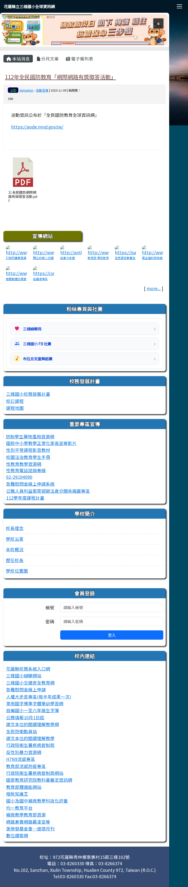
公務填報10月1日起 (25, 717)
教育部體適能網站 (23, 787)
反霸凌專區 (40, 279)
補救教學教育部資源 (26, 815)
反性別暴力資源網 (23, 752)
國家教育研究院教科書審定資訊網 (39, 780)
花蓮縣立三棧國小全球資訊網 (29, 6)
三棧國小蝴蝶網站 (23, 675)
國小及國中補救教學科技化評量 (37, 801)
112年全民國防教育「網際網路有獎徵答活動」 (60, 77)
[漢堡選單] (179, 6)
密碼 (50, 621)
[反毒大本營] (71, 250)
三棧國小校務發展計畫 (28, 394)
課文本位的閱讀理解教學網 (32, 724)
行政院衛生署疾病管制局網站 (34, 773)
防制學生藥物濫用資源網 (30, 436)
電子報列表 (81, 59)
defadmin (26, 90)
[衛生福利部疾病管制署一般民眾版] (152, 250)
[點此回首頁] (84, 29)
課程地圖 (15, 408)
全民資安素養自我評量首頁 (125, 260)
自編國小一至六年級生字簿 (32, 710)
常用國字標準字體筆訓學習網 (34, 703)
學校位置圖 (17, 571)
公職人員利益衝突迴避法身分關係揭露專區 (48, 491)
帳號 (50, 607)
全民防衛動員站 (21, 731)
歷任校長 (15, 560)
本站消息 (20, 59)
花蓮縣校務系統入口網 (28, 669)
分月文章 (49, 59)
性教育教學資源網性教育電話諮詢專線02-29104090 (26, 470)
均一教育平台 (19, 808)
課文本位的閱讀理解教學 (30, 738)
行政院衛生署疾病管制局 (30, 745)
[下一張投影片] (156, 31)
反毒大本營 (67, 258)
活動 (13, 90)
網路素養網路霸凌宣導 (28, 822)
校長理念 (15, 528)
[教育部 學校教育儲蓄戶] (98, 250)
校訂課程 (15, 401)
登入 (112, 635)
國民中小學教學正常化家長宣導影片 (41, 443)
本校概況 (15, 549)
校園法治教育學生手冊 (28, 457)
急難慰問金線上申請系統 (30, 484)
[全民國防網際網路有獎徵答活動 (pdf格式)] (23, 172)
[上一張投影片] (13, 31)
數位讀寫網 (17, 835)
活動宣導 (42, 90)
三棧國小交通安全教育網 (30, 683)
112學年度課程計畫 (25, 498)
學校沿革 (15, 539)
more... (154, 288)
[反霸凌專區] (43, 271)
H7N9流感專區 (20, 759)
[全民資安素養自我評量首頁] (125, 250)
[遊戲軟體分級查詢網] (16, 271)
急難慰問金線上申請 (26, 689)
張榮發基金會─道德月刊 (30, 829)
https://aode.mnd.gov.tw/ (37, 127)
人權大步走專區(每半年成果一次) (38, 697)
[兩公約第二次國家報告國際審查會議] (43, 250)
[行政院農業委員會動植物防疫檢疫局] (16, 250)
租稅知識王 (17, 794)
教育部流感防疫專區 (26, 766)
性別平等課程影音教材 (28, 450)
